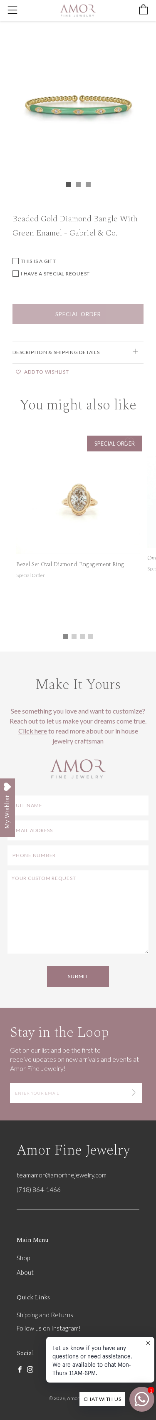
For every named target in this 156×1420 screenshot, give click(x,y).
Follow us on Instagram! (49, 1328)
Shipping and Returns (45, 1314)
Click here (32, 731)
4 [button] (90, 636)
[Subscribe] (133, 1093)
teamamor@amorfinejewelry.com (61, 1175)
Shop (23, 1257)
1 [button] (65, 636)
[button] (68, 184)
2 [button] (74, 636)
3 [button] (82, 636)
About (25, 1272)
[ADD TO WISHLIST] (129, 441)
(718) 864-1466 (39, 1189)
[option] (78, 101)
